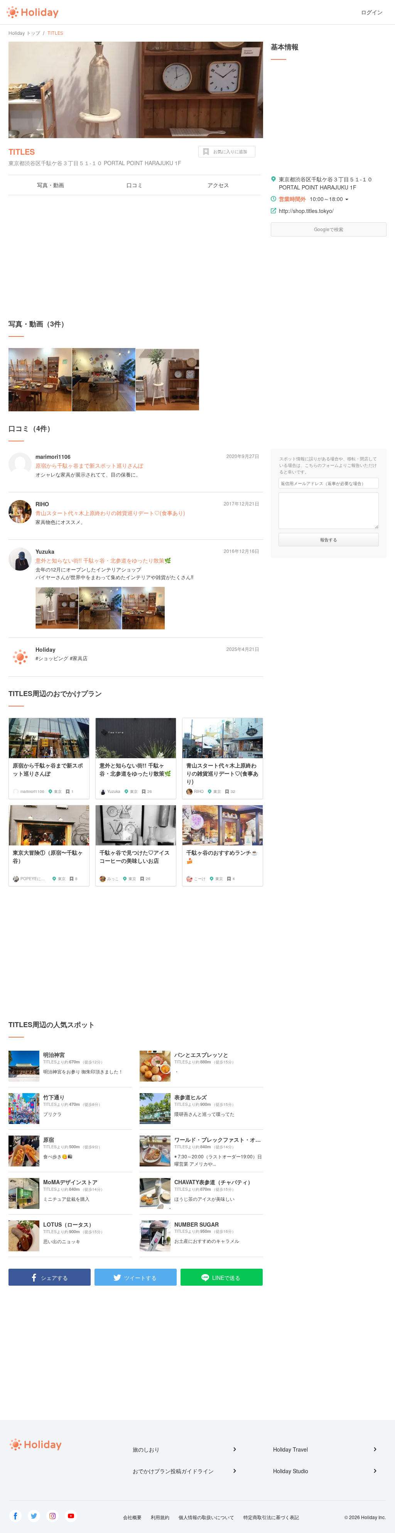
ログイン (372, 12)
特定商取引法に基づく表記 (271, 1517)
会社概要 (132, 1517)
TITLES (21, 151)
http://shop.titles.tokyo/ (306, 211)
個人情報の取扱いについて (206, 1517)
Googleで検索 (328, 229)
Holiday (32, 12)
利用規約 (160, 1517)
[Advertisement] (135, 257)
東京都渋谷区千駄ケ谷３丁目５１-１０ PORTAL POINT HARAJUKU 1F (326, 183)
